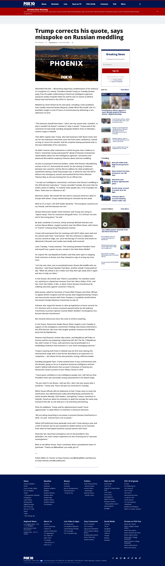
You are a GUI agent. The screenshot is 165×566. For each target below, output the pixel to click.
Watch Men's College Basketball (130, 538)
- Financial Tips (68, 493)
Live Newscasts (69, 524)
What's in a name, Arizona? (132, 509)
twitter (116, 558)
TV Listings (47, 540)
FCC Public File (48, 535)
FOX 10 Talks (128, 491)
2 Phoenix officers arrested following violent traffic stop (119, 199)
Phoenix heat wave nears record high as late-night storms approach (108, 246)
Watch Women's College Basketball (131, 542)
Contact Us (47, 529)
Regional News (30, 521)
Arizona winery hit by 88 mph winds (110, 263)
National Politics (89, 493)
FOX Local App (68, 531)
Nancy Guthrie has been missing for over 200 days (120, 173)
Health (26, 493)
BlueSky (106, 538)
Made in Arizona (109, 499)
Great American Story (131, 495)
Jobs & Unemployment (71, 488)
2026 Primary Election (90, 484)
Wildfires (46, 491)
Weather (47, 481)
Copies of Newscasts (50, 531)
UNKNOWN (127, 504)
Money (67, 481)
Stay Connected (91, 521)
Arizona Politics (88, 488)
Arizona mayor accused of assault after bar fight (120, 190)
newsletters (139, 558)
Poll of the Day (28, 507)
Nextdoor (107, 540)
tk (128, 558)
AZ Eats (126, 484)
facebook (113, 558)
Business (66, 484)
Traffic (26, 513)
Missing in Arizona (109, 501)
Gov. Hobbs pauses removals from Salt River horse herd (115, 231)
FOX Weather (48, 504)
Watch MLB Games (130, 530)
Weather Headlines (49, 488)
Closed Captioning (49, 526)
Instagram (107, 529)
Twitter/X (107, 533)
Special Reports (109, 506)
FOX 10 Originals (131, 481)
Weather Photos (49, 500)
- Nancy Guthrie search (111, 504)
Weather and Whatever (131, 507)
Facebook (107, 531)
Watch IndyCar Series (130, 535)
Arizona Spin (108, 484)
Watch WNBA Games (130, 545)
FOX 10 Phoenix (39, 42)
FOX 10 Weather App (70, 533)
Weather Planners (49, 493)
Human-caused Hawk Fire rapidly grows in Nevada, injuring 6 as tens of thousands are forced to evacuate (120, 130)
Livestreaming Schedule (71, 529)
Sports (26, 511)
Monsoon (47, 486)
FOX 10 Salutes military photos (91, 532)
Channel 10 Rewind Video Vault (112, 489)
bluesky (132, 558)
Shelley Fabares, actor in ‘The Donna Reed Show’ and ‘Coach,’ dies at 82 (120, 140)
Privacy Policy (117, 80)
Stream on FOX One (132, 521)
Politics (87, 481)
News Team (47, 538)
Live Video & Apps (71, 521)
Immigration (27, 497)
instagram (120, 558)
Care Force (107, 486)
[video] (115, 220)
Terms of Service (116, 81)
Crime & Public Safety (30, 488)
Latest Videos (107, 209)
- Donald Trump (89, 495)
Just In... (104, 89)
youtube (124, 558)
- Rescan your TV (49, 542)
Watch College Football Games (131, 527)
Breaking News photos (91, 535)
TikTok (106, 526)
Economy (67, 486)
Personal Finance (69, 491)
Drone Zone (108, 495)
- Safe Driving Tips (29, 516)
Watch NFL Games (130, 524)
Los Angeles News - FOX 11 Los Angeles (31, 525)
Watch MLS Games (130, 548)
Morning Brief (28, 502)
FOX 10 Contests (89, 524)
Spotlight (107, 508)
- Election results (89, 486)
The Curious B (128, 488)
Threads (106, 535)
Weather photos (89, 539)
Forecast (46, 484)
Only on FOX (109, 481)
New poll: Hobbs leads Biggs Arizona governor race (120, 165)
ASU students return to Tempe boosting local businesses (108, 238)
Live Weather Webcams (71, 526)
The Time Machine (130, 502)
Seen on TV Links (29, 509)
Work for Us (47, 545)
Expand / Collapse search (140, 4)
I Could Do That (129, 497)
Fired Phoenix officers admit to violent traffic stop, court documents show (120, 120)
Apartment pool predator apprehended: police (120, 182)
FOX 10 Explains (29, 491)
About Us (48, 521)
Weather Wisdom (49, 502)
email (136, 558)
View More (125, 90)
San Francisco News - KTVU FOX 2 (30, 529)
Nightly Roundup (29, 504)
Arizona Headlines (29, 484)
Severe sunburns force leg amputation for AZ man (120, 147)
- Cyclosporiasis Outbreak (31, 495)
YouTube (107, 524)
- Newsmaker (88, 491)
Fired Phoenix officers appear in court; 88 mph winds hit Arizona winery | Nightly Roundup (114, 112)
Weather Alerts (48, 495)
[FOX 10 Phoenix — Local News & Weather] (30, 4)
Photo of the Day (89, 537)
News (26, 481)
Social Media (109, 521)
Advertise (47, 524)
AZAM (26, 486)
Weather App (48, 497)
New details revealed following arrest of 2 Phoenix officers (110, 255)
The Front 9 (127, 493)
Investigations (108, 497)
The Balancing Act (129, 486)
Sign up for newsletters (91, 529)
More (123, 4)
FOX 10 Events (88, 526)
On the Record (128, 500)
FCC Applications (49, 533)
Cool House (107, 492)
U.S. (46, 42)
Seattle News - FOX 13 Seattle (31, 533)
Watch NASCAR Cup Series (132, 533)
